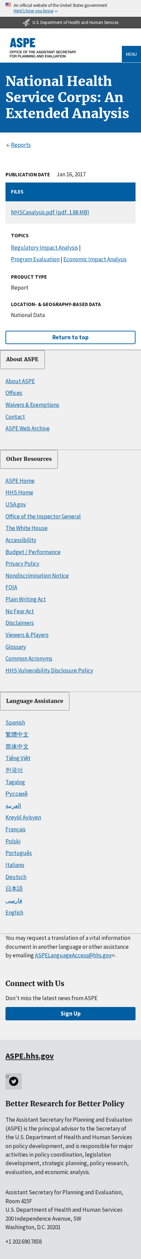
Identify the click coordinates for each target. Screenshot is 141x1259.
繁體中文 (17, 734)
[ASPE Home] (43, 47)
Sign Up (71, 1013)
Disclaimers (19, 623)
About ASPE (22, 359)
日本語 (14, 888)
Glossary (15, 647)
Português (18, 853)
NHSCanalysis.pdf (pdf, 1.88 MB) (50, 212)
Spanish (15, 722)
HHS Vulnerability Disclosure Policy (49, 670)
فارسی (13, 900)
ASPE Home (20, 480)
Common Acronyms (28, 658)
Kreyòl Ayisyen (23, 817)
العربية (13, 805)
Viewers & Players (27, 635)
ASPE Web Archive (27, 428)
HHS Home (19, 492)
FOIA (11, 587)
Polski (13, 841)
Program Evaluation (35, 259)
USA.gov (15, 504)
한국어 (14, 770)
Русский (16, 793)
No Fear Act (19, 611)
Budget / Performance (33, 552)
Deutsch (15, 877)
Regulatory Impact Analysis (44, 247)
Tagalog (15, 782)
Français (15, 829)
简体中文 (17, 746)
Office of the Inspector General (43, 516)
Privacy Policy (22, 563)
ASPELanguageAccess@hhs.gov (73, 955)
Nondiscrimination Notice (37, 575)
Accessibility (20, 540)
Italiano (14, 865)
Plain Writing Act (25, 599)
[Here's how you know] (70, 8)
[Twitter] (13, 1081)
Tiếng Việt (17, 758)
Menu (131, 54)
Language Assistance (34, 701)
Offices (13, 392)
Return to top (70, 337)
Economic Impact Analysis (95, 259)
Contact (15, 416)
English (14, 912)
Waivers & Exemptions (32, 404)
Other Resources (29, 459)
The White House (26, 528)
